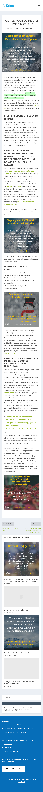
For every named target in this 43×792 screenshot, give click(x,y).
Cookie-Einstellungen (11, 751)
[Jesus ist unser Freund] (21, 309)
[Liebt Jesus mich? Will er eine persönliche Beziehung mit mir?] (21, 668)
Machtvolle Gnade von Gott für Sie (17, 653)
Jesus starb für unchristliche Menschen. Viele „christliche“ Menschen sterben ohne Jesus (21, 580)
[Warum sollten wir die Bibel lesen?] (21, 596)
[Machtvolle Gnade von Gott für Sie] (21, 632)
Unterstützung (13, 769)
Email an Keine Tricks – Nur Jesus (15, 732)
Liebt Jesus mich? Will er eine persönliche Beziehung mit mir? (19, 682)
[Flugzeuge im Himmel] (21, 235)
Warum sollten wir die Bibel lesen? (17, 610)
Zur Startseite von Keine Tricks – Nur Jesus (18, 728)
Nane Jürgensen (21, 28)
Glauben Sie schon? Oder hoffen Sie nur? (21, 429)
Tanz (19, 186)
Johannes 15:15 (9, 353)
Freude (9, 186)
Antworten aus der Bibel (12, 725)
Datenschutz (8, 747)
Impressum (8, 744)
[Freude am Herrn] (21, 492)
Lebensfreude (9, 393)
